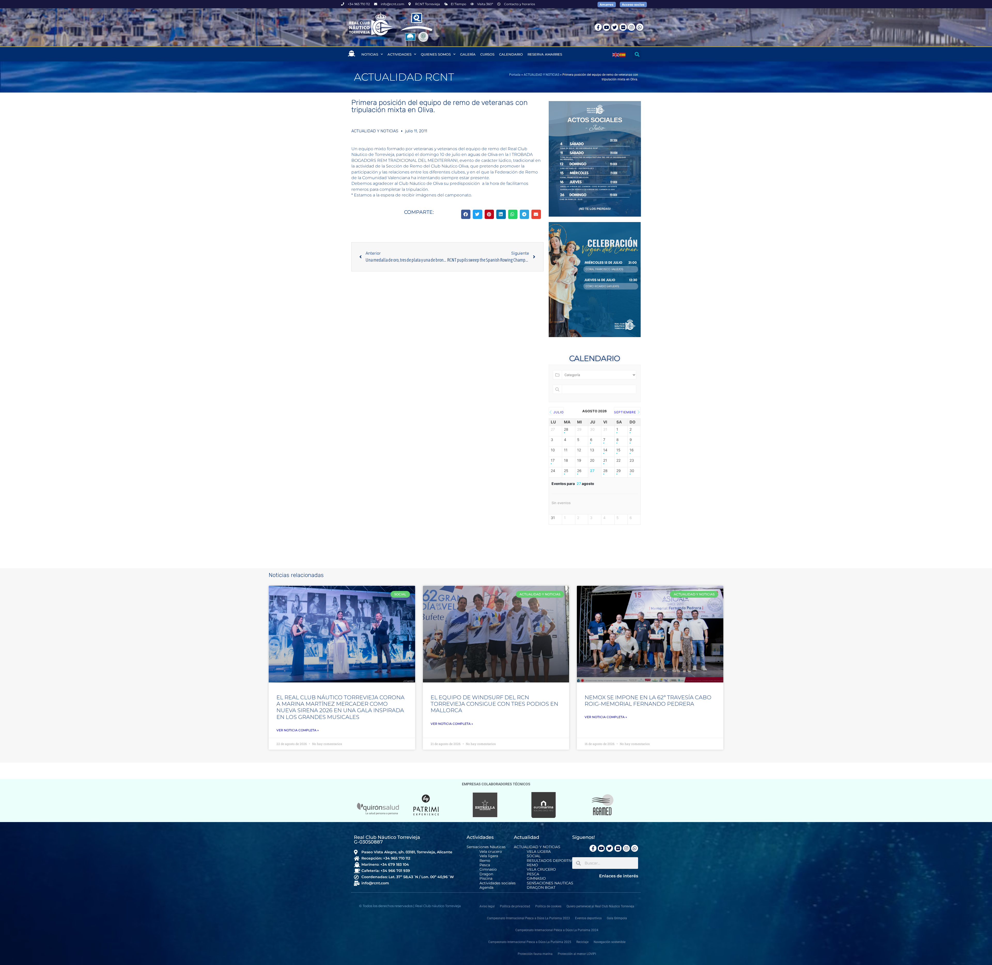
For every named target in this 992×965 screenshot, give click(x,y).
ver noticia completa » (297, 730)
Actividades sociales (497, 883)
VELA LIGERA (539, 851)
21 (605, 460)
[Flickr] (622, 27)
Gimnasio (488, 869)
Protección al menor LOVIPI (577, 954)
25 (566, 471)
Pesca (484, 865)
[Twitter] (614, 27)
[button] (637, 54)
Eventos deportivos (588, 918)
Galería (468, 54)
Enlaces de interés (618, 875)
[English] (616, 54)
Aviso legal (487, 906)
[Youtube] (606, 27)
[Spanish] (622, 54)
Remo (484, 860)
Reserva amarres (545, 54)
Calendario (511, 54)
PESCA (533, 874)
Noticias (369, 54)
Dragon (486, 874)
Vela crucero (490, 851)
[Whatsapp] (639, 27)
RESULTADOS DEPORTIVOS (552, 860)
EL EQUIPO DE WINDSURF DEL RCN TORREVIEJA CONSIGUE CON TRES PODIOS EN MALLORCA (494, 703)
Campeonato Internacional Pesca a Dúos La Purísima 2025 (529, 942)
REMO (532, 865)
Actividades (400, 54)
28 (566, 429)
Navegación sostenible (609, 942)
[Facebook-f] (598, 27)
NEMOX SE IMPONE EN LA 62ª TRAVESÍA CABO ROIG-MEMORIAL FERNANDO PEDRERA (648, 700)
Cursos (487, 54)
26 (579, 471)
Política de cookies (548, 906)
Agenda (486, 887)
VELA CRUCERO (541, 869)
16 (632, 450)
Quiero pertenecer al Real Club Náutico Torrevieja (600, 906)
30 (632, 471)
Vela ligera (488, 856)
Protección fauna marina (535, 954)
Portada (515, 75)
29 (618, 471)
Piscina (485, 878)
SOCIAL (533, 856)
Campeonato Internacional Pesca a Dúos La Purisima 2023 (528, 918)
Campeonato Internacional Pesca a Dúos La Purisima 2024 (556, 930)
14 (605, 450)
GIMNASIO (536, 878)
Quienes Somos (436, 54)
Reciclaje (582, 942)
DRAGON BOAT (541, 887)
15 (618, 450)
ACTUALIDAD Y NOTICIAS (541, 75)
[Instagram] (631, 27)
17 (553, 460)
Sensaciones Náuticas (486, 847)
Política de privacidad (515, 906)
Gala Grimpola (617, 918)
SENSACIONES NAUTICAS (550, 883)
